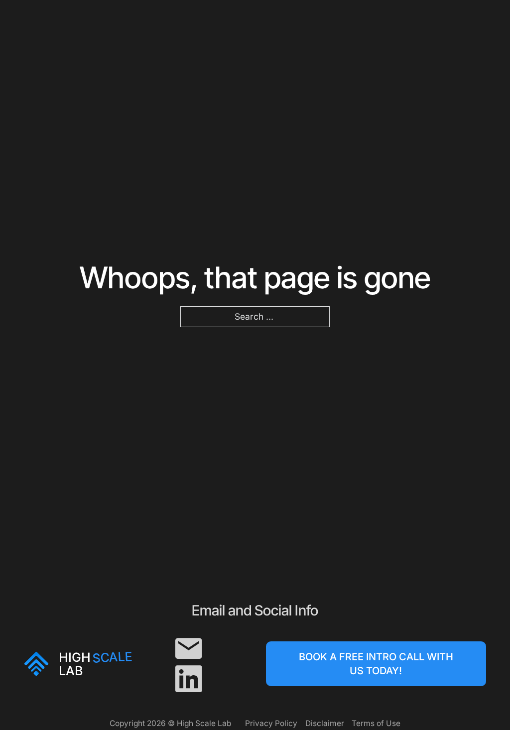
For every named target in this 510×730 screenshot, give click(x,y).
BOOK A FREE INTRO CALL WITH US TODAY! (376, 664)
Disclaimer (324, 723)
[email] (188, 648)
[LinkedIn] (188, 679)
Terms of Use (376, 723)
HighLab (95, 664)
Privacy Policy (271, 723)
